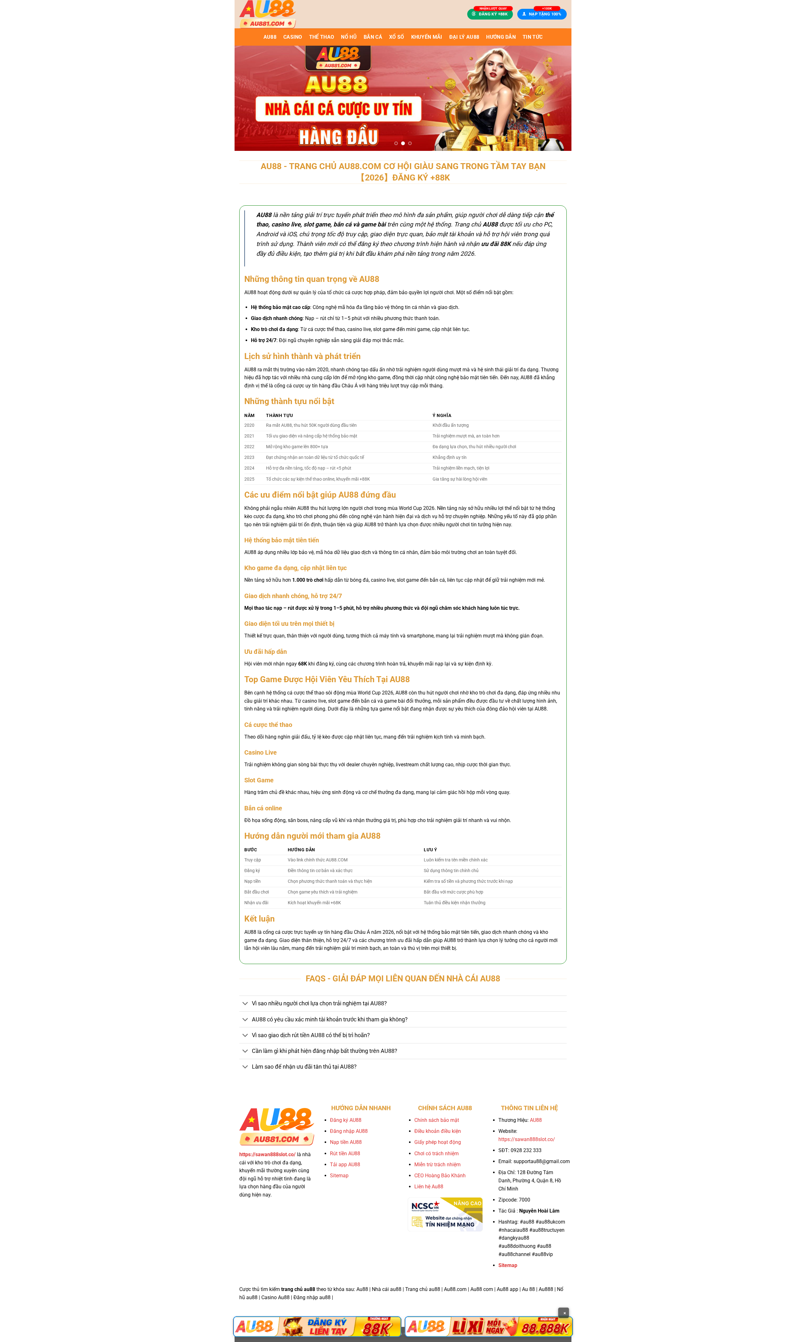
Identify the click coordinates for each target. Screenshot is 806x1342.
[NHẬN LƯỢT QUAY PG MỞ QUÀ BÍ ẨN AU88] (403, 98)
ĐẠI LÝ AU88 (464, 37)
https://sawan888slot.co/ (526, 1139)
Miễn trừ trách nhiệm (437, 1165)
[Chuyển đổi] (245, 1004)
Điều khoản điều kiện (437, 1131)
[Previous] (249, 98)
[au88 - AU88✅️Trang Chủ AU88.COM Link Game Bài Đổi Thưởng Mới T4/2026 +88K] (280, 14)
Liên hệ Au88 (428, 1187)
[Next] (556, 98)
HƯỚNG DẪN (501, 37)
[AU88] (317, 1326)
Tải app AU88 (345, 1165)
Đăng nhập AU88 (349, 1131)
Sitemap (339, 1176)
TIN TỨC (532, 37)
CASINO (292, 37)
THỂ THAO (321, 37)
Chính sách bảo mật (436, 1120)
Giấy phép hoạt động (437, 1142)
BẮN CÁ (373, 37)
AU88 (270, 37)
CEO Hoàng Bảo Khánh (440, 1176)
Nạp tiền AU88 (346, 1142)
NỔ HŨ (349, 37)
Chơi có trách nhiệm (436, 1153)
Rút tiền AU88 (345, 1153)
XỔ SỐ (396, 37)
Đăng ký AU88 (345, 1120)
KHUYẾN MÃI (426, 37)
